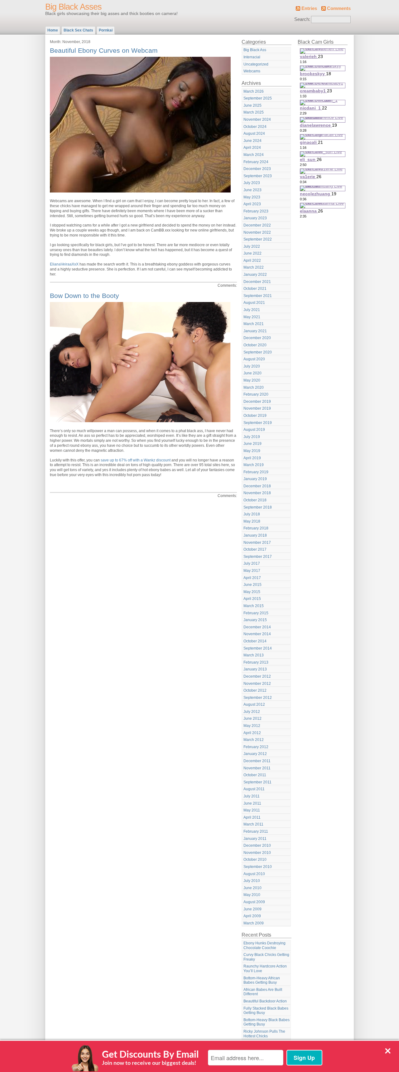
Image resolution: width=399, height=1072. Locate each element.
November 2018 (257, 493)
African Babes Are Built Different (262, 991)
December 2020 (257, 338)
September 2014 (257, 648)
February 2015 (255, 613)
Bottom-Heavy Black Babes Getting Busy (266, 1022)
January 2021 (255, 331)
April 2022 (252, 260)
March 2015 (253, 606)
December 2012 (257, 676)
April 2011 (252, 817)
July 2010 (251, 881)
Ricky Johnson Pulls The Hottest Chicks (264, 1033)
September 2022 (257, 239)
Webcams (251, 71)
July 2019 (251, 437)
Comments (339, 8)
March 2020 (253, 387)
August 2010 (254, 874)
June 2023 (252, 190)
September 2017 (257, 556)
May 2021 (251, 317)
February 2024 (255, 162)
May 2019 (251, 451)
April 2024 (252, 147)
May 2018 (251, 521)
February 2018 (255, 528)
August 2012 (254, 704)
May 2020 (251, 380)
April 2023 (252, 204)
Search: (302, 19)
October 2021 (255, 288)
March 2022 (253, 267)
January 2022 (255, 274)
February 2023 (255, 211)
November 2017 (257, 542)
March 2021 (253, 324)
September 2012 (257, 697)
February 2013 (255, 662)
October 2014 (255, 641)
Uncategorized (255, 64)
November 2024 (257, 119)
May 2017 (251, 570)
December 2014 (257, 627)
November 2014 (257, 634)
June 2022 (252, 253)
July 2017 (251, 563)
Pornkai (106, 30)
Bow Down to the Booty (84, 295)
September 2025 (257, 98)
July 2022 (251, 246)
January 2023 (255, 218)
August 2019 (254, 429)
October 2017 (255, 549)
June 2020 (252, 373)
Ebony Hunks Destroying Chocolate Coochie (264, 945)
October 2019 (255, 415)
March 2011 (253, 824)
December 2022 (257, 225)
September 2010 (257, 867)
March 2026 (253, 91)
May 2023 (251, 197)
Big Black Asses (73, 7)
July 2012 (251, 711)
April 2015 (252, 599)
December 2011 (257, 761)
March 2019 (253, 465)
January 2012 (255, 754)
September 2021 (257, 296)
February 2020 (255, 394)
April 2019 (252, 458)
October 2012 (255, 690)
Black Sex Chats (78, 30)
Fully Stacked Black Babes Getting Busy (265, 1010)
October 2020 (255, 345)
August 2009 (254, 902)
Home (52, 30)
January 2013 (255, 669)
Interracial (251, 57)
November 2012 (257, 683)
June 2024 (252, 141)
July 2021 (251, 310)
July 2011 (251, 796)
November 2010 (257, 852)
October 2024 (255, 126)
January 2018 (255, 535)
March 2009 (253, 923)
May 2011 (251, 810)
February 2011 (255, 831)
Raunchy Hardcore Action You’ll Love (265, 968)
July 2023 (251, 183)
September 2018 (257, 507)
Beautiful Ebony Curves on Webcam (104, 50)
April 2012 (252, 733)
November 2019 (257, 408)
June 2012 (252, 718)
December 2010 (257, 845)
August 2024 (254, 133)
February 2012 (255, 747)
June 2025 (252, 105)
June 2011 (252, 803)
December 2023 (257, 169)
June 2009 (252, 909)
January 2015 (255, 620)
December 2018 (257, 486)
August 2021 (254, 302)
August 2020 (254, 359)
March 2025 (253, 112)
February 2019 (255, 472)
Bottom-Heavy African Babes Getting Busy (261, 980)
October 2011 (254, 775)
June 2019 (252, 443)
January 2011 (255, 838)
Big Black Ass (254, 50)
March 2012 (253, 740)
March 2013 (253, 655)
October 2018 (255, 500)
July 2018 (251, 514)
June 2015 (252, 584)
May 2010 (251, 895)
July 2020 (251, 366)
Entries (309, 8)
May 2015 (251, 592)
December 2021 (257, 282)
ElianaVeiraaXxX (64, 264)
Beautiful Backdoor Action (265, 1001)
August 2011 (254, 789)
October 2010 (255, 859)
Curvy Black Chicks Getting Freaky (266, 957)
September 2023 (257, 176)
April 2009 (252, 916)
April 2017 (252, 578)
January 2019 (255, 479)
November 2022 (257, 232)
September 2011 (257, 782)
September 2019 (257, 423)
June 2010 (252, 888)
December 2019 (257, 401)
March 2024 (253, 155)
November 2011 (257, 768)
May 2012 (251, 726)
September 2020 (257, 352)
